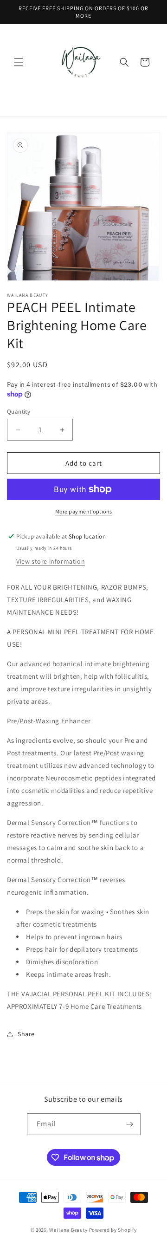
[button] (18, 62)
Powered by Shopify (113, 1230)
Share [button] (26, 1034)
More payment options (83, 511)
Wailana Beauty (68, 1230)
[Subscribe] (130, 1124)
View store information (50, 561)
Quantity (18, 412)
